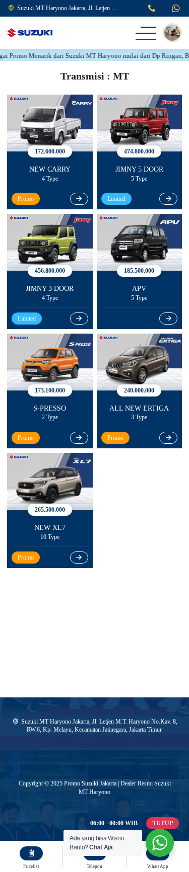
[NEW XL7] (50, 481)
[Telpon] (152, 9)
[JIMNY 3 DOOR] (50, 242)
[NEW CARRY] (50, 123)
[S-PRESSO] (50, 362)
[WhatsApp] (175, 9)
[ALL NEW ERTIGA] (139, 362)
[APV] (139, 242)
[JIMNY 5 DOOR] (139, 123)
